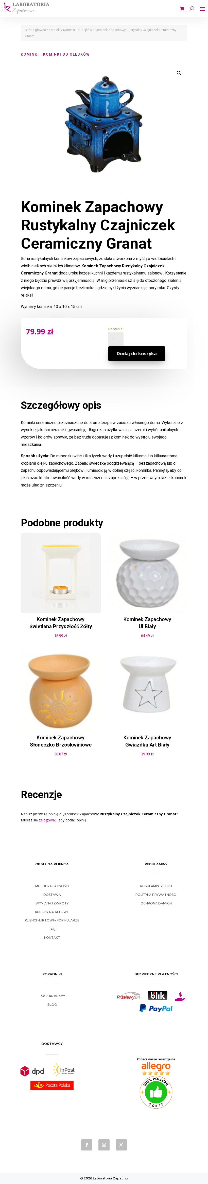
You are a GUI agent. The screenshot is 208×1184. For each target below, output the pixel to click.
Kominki (54, 30)
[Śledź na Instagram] (104, 1144)
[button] (179, 73)
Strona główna (35, 30)
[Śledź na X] (121, 1144)
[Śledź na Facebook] (86, 1144)
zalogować (48, 820)
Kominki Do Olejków (77, 30)
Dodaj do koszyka (136, 353)
